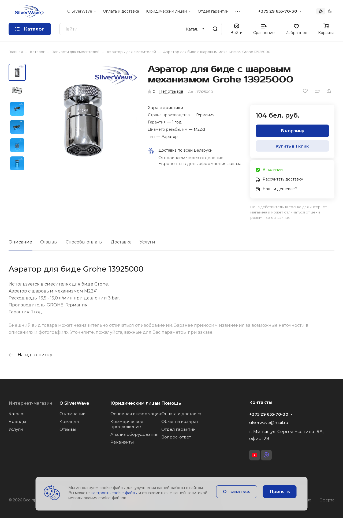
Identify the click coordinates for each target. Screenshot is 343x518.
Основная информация (135, 413)
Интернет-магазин (30, 403)
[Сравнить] (317, 90)
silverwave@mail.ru (268, 422)
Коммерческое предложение (126, 424)
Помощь (171, 403)
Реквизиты (122, 442)
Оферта (326, 500)
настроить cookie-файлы (114, 492)
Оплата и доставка (181, 413)
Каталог (17, 413)
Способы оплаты (84, 242)
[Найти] (215, 29)
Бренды (17, 421)
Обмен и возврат (179, 421)
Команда (69, 421)
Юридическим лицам (135, 403)
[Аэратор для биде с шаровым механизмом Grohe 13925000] (83, 119)
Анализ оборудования (134, 434)
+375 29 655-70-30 (277, 11)
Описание (20, 242)
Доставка (121, 242)
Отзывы (49, 242)
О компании (72, 413)
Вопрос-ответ (176, 437)
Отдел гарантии (178, 429)
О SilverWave (74, 403)
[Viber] (266, 455)
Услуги (147, 242)
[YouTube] (254, 455)
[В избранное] (305, 90)
